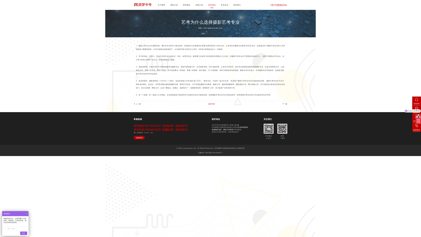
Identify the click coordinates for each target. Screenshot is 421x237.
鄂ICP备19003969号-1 (214, 153)
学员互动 (224, 5)
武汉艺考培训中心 (213, 33)
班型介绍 (199, 5)
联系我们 (237, 5)
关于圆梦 (161, 5)
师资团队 (186, 5)
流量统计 (201, 153)
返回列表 (211, 104)
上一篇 (138, 104)
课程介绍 (174, 5)
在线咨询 (139, 137)
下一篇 (284, 104)
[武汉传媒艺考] (143, 5)
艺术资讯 (212, 5)
